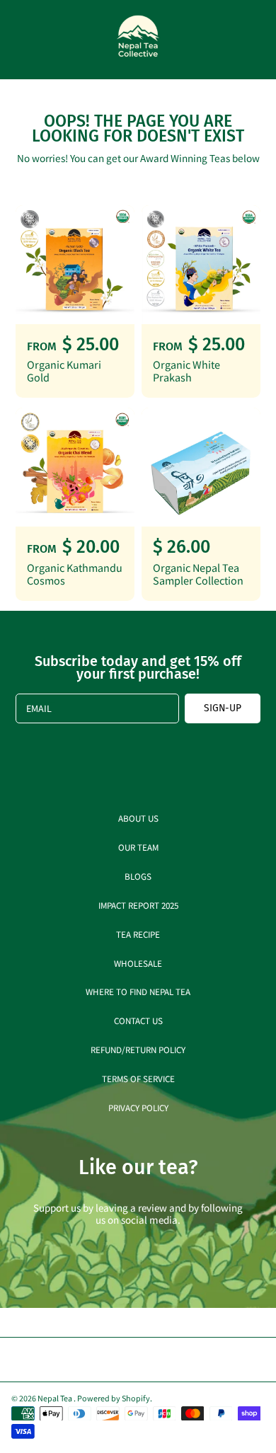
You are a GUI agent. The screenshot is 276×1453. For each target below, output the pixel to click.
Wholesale (138, 963)
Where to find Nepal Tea (138, 991)
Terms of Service (138, 1078)
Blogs (138, 876)
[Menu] (22, 39)
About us (138, 818)
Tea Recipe (138, 934)
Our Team (138, 847)
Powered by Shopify (113, 1397)
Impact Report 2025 (138, 905)
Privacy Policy (138, 1107)
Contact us (138, 1020)
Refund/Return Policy (138, 1049)
